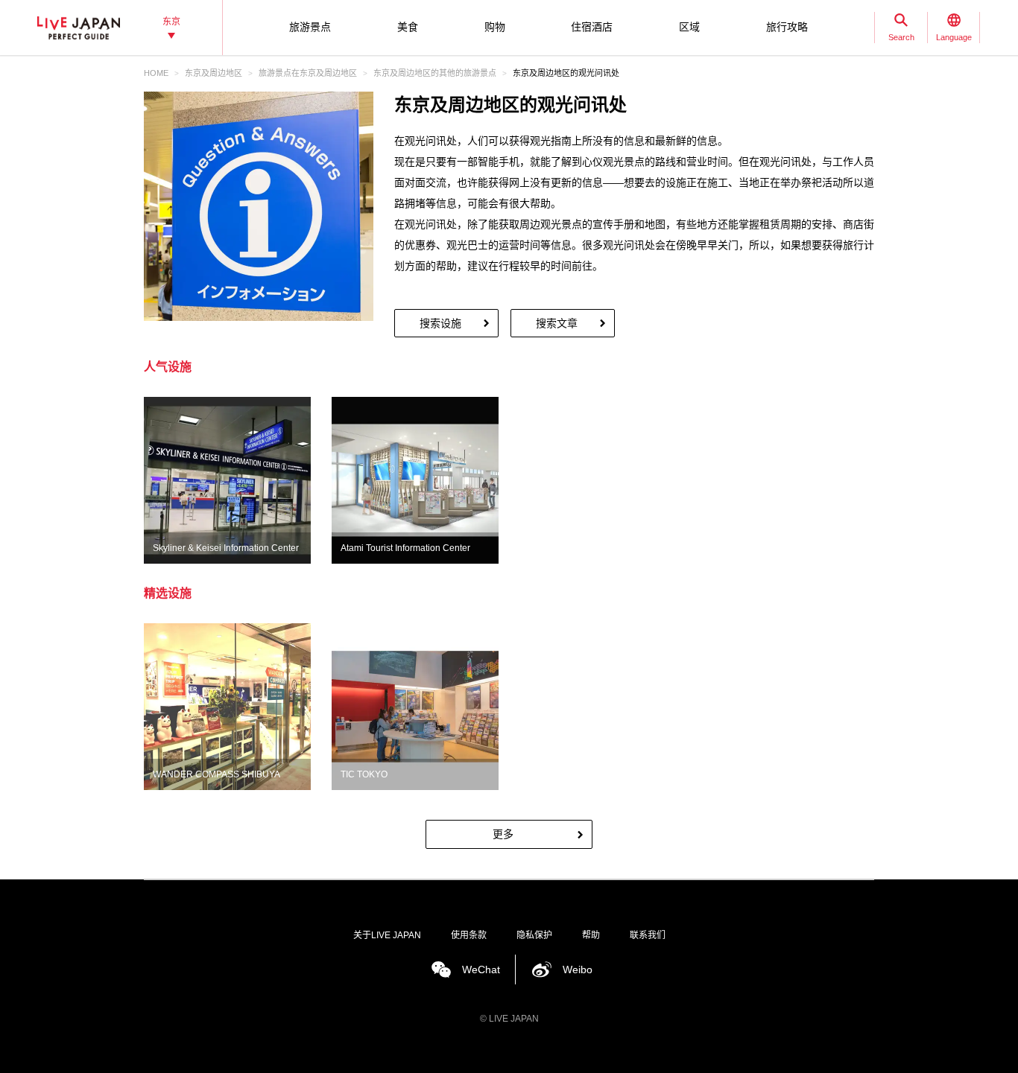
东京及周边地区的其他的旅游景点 (434, 73)
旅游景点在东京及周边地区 (308, 73)
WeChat (481, 969)
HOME (156, 73)
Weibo (577, 969)
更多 (503, 834)
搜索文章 (557, 323)
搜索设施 (440, 323)
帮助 (591, 935)
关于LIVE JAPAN (387, 935)
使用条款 (469, 935)
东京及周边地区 (213, 73)
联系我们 (648, 935)
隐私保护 (534, 935)
